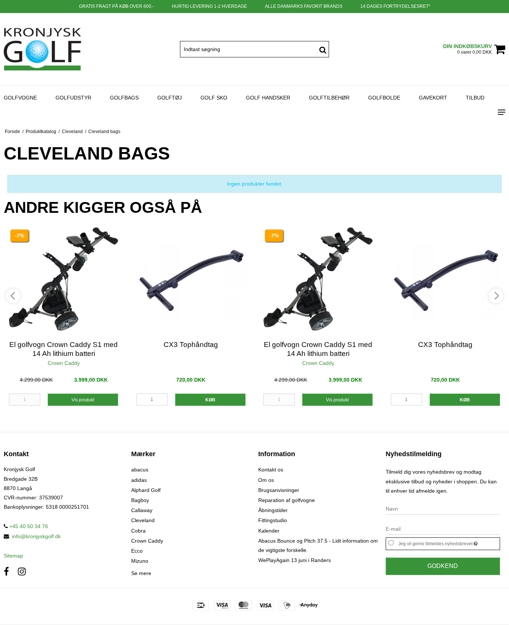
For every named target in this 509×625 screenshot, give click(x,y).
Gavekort (433, 98)
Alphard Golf (146, 490)
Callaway (141, 510)
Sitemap (13, 556)
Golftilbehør (329, 98)
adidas (139, 480)
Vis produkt (83, 400)
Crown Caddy (147, 541)
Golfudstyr (73, 98)
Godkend (442, 566)
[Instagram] (22, 571)
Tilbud (475, 98)
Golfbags (124, 98)
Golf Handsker (268, 98)
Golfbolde (384, 98)
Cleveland (143, 520)
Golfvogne (20, 98)
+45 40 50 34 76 (28, 526)
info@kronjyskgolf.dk (36, 536)
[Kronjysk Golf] (42, 49)
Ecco (137, 551)
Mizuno (139, 561)
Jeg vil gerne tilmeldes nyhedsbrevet (449, 542)
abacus (139, 470)
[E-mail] (443, 529)
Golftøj (169, 98)
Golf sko (213, 98)
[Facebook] (6, 571)
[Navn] (443, 509)
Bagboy (140, 500)
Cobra (138, 531)
